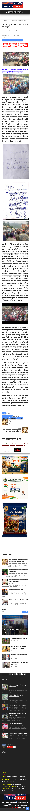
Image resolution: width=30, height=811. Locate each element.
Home (3, 20)
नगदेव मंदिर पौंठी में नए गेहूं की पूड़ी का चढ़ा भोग (17, 705)
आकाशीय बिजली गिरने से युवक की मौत (16, 589)
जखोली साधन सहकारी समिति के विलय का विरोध (18, 733)
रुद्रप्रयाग (8, 20)
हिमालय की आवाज (21, 807)
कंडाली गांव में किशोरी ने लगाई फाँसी (15, 723)
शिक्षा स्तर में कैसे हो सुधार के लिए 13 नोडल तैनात (18, 599)
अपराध (5, 624)
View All (25, 611)
